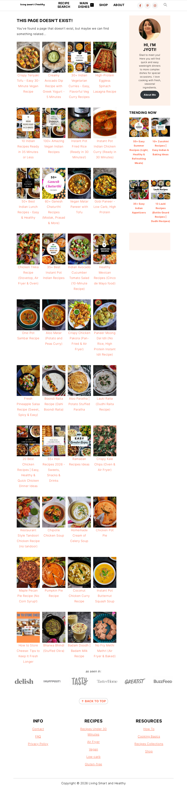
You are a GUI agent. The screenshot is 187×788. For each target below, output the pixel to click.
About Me (150, 94)
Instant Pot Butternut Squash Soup (104, 596)
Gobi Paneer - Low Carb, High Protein (105, 207)
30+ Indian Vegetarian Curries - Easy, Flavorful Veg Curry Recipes (79, 86)
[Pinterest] (147, 5)
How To (148, 729)
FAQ (38, 736)
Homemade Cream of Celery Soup (79, 535)
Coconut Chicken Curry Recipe (79, 596)
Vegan (93, 749)
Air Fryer (93, 742)
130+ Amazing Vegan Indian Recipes (53, 146)
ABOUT (119, 5)
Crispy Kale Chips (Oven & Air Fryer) (104, 464)
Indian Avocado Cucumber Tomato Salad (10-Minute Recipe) (79, 277)
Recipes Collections (148, 744)
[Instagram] (155, 5)
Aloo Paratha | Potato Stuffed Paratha (79, 404)
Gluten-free (93, 764)
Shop (149, 751)
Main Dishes (83, 4)
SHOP (103, 5)
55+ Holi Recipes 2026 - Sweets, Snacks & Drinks (54, 469)
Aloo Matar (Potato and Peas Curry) (54, 338)
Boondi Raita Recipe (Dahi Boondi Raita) (54, 404)
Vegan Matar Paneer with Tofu (79, 207)
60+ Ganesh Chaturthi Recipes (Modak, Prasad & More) (53, 212)
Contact (38, 729)
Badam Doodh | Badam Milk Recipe (79, 651)
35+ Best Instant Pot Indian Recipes (53, 272)
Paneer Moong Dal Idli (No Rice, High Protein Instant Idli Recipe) (105, 343)
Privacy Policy (38, 744)
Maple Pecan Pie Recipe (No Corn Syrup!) (28, 596)
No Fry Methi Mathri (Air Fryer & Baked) (105, 651)
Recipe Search (63, 4)
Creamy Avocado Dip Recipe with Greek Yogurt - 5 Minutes (54, 86)
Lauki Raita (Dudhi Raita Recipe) (105, 404)
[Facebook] (140, 5)
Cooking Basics (149, 736)
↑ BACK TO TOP (93, 701)
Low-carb (93, 756)
